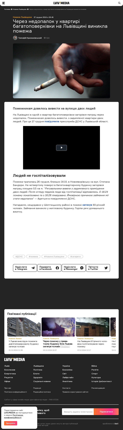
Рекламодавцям (98, 388)
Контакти (66, 388)
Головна (7, 9)
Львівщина (38, 366)
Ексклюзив (9, 370)
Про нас (7, 388)
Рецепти (8, 377)
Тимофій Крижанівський (30, 38)
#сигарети (75, 256)
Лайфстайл (67, 377)
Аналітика (67, 381)
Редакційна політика (42, 392)
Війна (94, 366)
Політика (37, 370)
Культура (96, 377)
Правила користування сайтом (75, 392)
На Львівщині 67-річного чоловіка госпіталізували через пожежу (92, 344)
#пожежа (33, 256)
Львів (6, 366)
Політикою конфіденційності (13, 416)
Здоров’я (37, 377)
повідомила (52, 121)
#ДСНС (19, 256)
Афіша (7, 381)
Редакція (37, 388)
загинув (87, 204)
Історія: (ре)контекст (102, 381)
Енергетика (10, 373)
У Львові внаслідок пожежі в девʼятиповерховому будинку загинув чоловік (24, 344)
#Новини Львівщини (54, 256)
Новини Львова (15, 338)
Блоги (36, 373)
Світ (64, 373)
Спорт (95, 373)
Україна (66, 366)
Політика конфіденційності (15, 392)
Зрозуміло (10, 423)
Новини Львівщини (20, 9)
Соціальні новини (42, 381)
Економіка (67, 370)
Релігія (95, 370)
